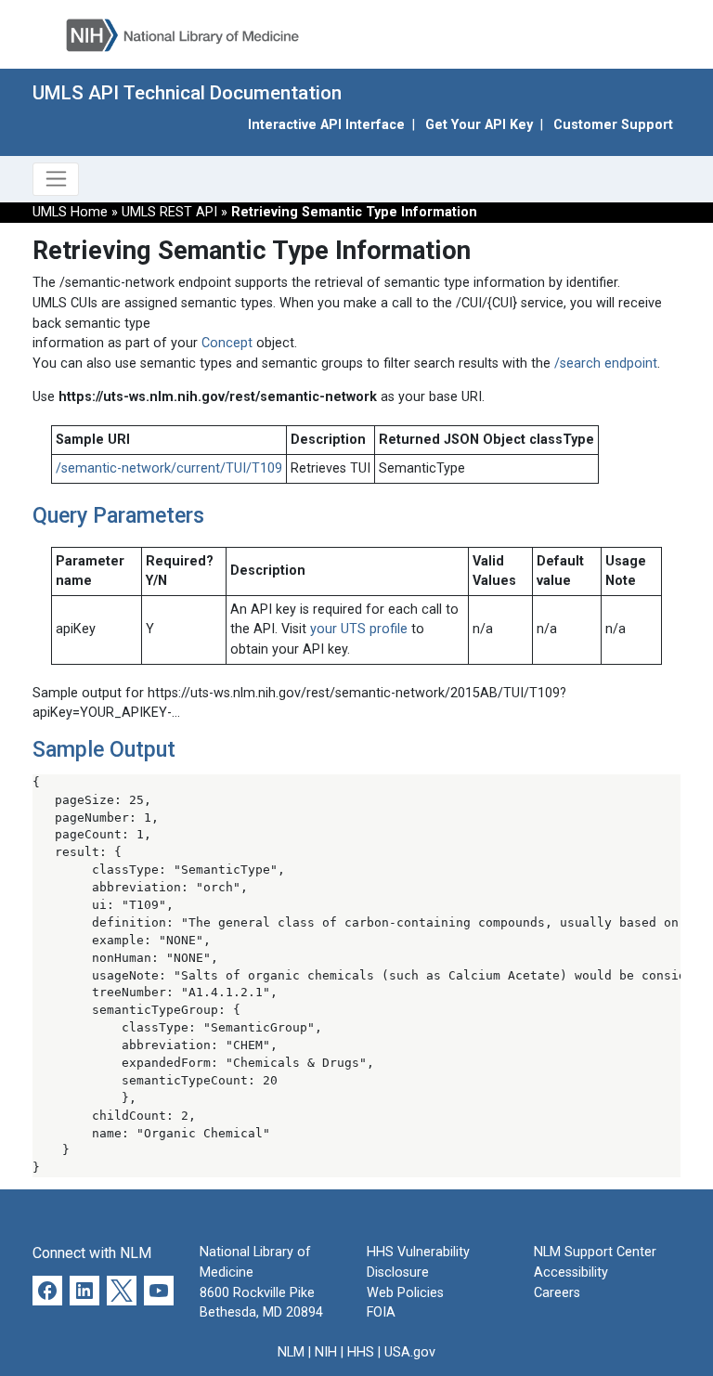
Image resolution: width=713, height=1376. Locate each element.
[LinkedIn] (84, 1290)
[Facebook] (47, 1290)
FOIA (381, 1312)
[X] (121, 1290)
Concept (227, 343)
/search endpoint (605, 363)
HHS (360, 1352)
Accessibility (571, 1272)
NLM (291, 1352)
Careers (557, 1293)
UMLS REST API (171, 212)
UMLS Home (70, 212)
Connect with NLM (91, 1253)
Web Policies (405, 1293)
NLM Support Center (595, 1252)
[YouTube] (159, 1290)
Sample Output (103, 749)
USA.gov (409, 1352)
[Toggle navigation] (56, 179)
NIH (326, 1352)
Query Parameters (118, 515)
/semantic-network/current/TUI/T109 (169, 468)
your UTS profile (359, 629)
